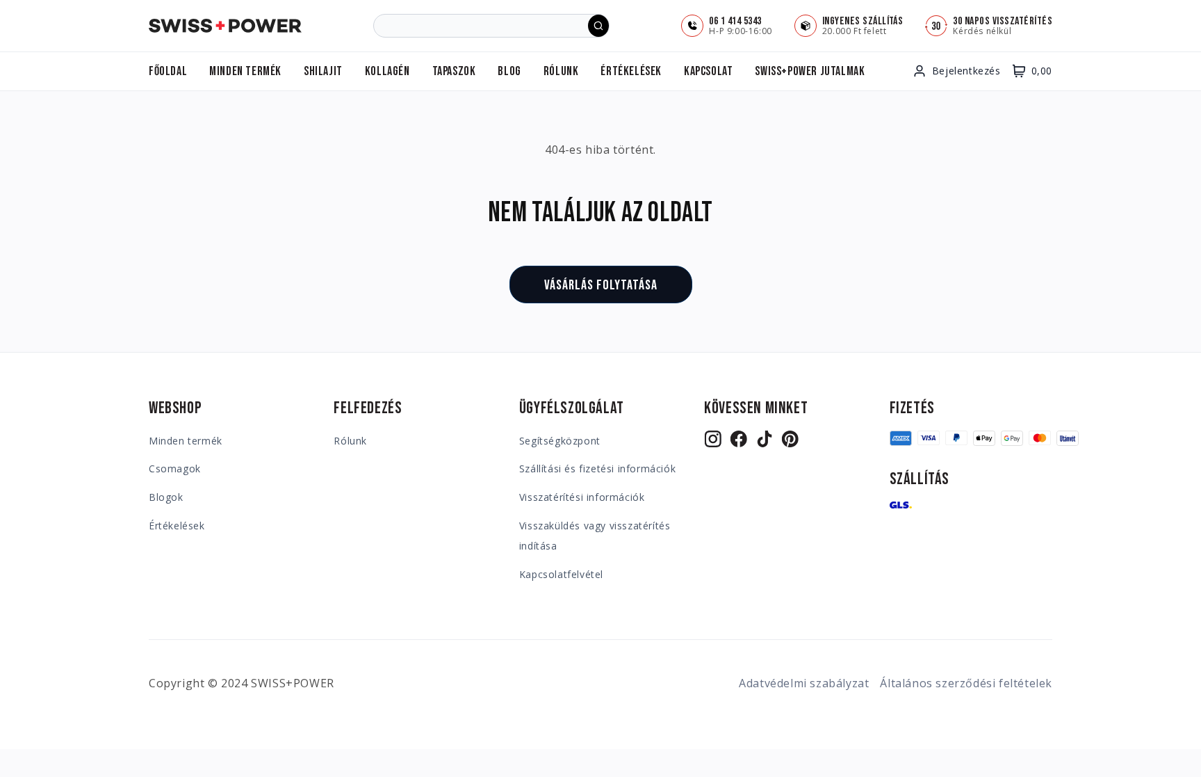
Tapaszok (454, 71)
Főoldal (168, 71)
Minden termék (245, 71)
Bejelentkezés (966, 70)
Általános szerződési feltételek (966, 683)
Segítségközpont (559, 440)
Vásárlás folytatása (600, 285)
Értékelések (631, 71)
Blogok (166, 497)
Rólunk (561, 71)
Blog (509, 71)
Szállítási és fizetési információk (597, 468)
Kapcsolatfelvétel (561, 574)
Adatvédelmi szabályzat (804, 683)
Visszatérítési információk (582, 497)
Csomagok (175, 468)
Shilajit (323, 71)
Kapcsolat (708, 71)
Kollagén (387, 71)
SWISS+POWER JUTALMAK (810, 71)
